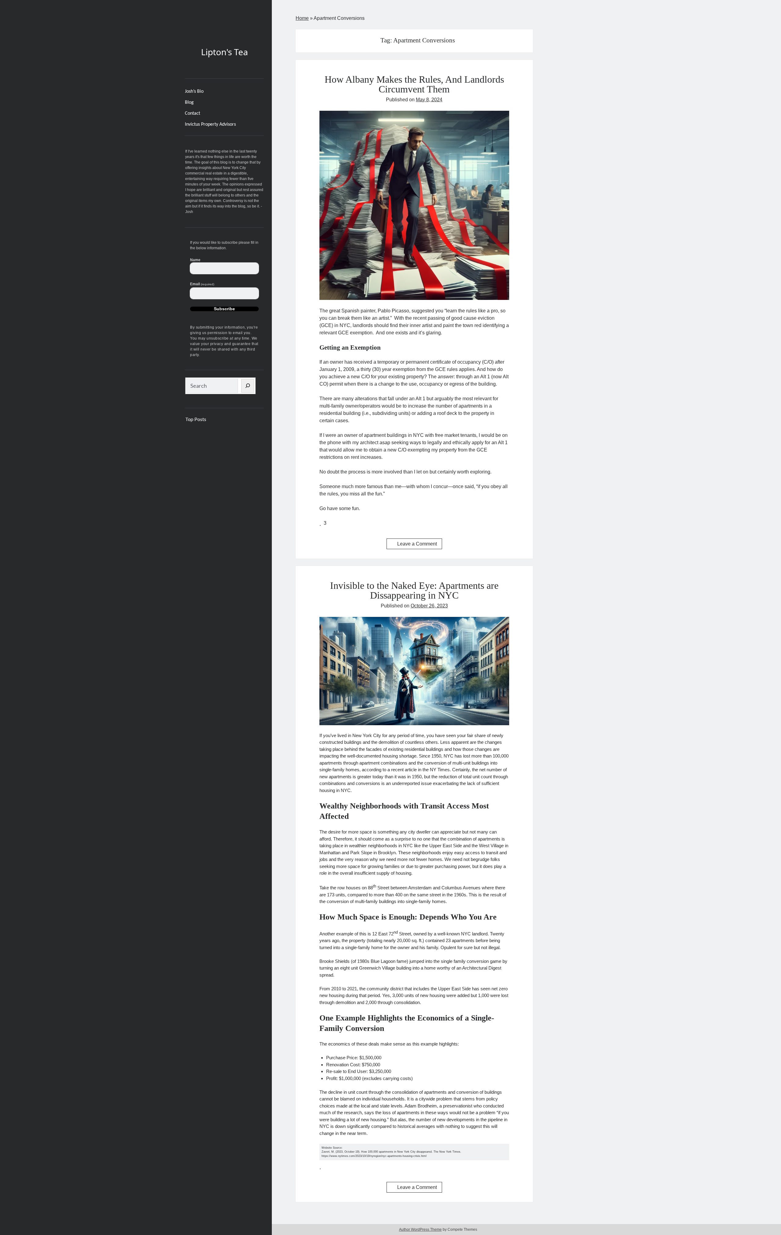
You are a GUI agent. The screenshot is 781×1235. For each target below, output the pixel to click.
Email (202, 284)
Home (302, 18)
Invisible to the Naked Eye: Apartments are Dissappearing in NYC (414, 590)
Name (195, 260)
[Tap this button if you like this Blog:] (320, 523)
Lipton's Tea (224, 52)
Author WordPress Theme (420, 1229)
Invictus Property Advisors (210, 124)
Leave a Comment (417, 543)
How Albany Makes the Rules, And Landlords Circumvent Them (414, 84)
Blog (189, 102)
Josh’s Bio (194, 91)
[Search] (247, 386)
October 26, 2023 (429, 605)
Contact (192, 113)
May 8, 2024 (429, 99)
